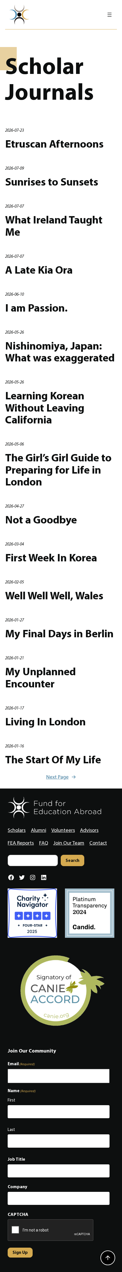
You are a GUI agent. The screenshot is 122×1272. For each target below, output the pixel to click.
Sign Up (20, 1252)
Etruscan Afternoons (54, 144)
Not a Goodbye (41, 520)
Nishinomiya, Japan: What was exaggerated (60, 352)
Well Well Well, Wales (54, 595)
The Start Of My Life (53, 759)
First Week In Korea (51, 557)
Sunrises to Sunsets (51, 182)
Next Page (61, 777)
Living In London (45, 721)
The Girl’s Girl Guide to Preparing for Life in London (58, 469)
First (11, 1100)
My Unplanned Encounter (40, 677)
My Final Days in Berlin (59, 633)
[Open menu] (109, 14)
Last (11, 1129)
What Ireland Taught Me (53, 226)
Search (72, 860)
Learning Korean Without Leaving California (44, 407)
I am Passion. (36, 308)
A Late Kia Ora (39, 270)
